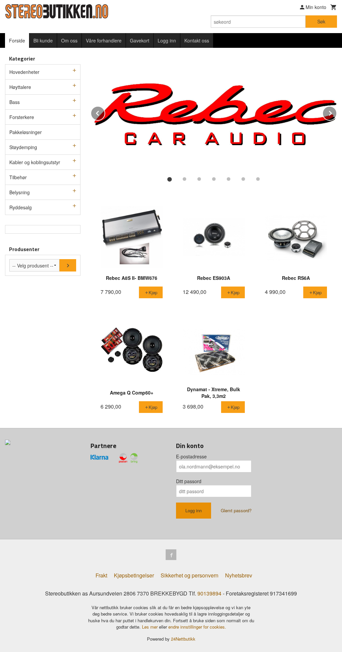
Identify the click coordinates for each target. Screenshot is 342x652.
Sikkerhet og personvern (189, 575)
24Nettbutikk (183, 639)
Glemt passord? (236, 510)
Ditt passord (188, 481)
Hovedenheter (24, 72)
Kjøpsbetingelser (134, 575)
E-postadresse (191, 456)
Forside (17, 40)
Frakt (101, 575)
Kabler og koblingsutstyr (34, 162)
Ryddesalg (20, 207)
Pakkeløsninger (25, 132)
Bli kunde (43, 40)
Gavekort (139, 40)
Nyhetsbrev (238, 575)
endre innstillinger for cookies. (197, 627)
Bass (14, 102)
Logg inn (167, 40)
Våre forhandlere (104, 40)
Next (336, 112)
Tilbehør (18, 177)
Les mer (150, 627)
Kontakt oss (196, 40)
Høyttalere (20, 87)
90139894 (209, 593)
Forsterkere (21, 117)
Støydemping (23, 147)
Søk (321, 21)
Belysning (19, 192)
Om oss (69, 40)
